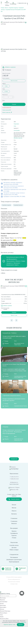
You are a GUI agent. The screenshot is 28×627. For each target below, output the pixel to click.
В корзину (14, 104)
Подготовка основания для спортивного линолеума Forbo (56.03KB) (14, 186)
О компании (14, 521)
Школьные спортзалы (18, 138)
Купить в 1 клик (14, 315)
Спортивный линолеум (18, 205)
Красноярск (3, 607)
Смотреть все (14, 458)
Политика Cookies (14, 583)
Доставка (14, 547)
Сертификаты (14, 533)
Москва (2, 609)
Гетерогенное (16, 123)
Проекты (14, 531)
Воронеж (2, 599)
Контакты (14, 513)
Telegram (7, 4)
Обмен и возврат (14, 549)
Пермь (1, 616)
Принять (21, 624)
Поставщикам (14, 557)
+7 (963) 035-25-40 (21, 3)
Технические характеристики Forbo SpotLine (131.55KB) (15, 190)
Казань (2, 603)
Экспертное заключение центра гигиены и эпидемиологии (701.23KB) (14, 193)
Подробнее (14, 312)
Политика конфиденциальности (14, 579)
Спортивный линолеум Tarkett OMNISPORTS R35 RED (13, 294)
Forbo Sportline (17, 130)
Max (14, 489)
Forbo (15, 126)
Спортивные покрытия (6, 205)
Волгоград (3, 598)
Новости (14, 510)
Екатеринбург (3, 601)
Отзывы (14, 537)
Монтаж (14, 507)
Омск (1, 614)
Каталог (14, 504)
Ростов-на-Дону (4, 618)
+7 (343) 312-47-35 (14, 476)
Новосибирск (3, 613)
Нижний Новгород (5, 611)
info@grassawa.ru (14, 482)
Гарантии (14, 535)
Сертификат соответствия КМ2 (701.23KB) (14, 196)
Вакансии (14, 523)
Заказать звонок (15, 499)
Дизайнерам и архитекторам (14, 559)
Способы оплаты (14, 545)
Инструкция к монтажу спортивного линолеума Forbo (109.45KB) (13, 183)
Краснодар (3, 605)
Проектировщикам (14, 561)
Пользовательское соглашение (14, 581)
